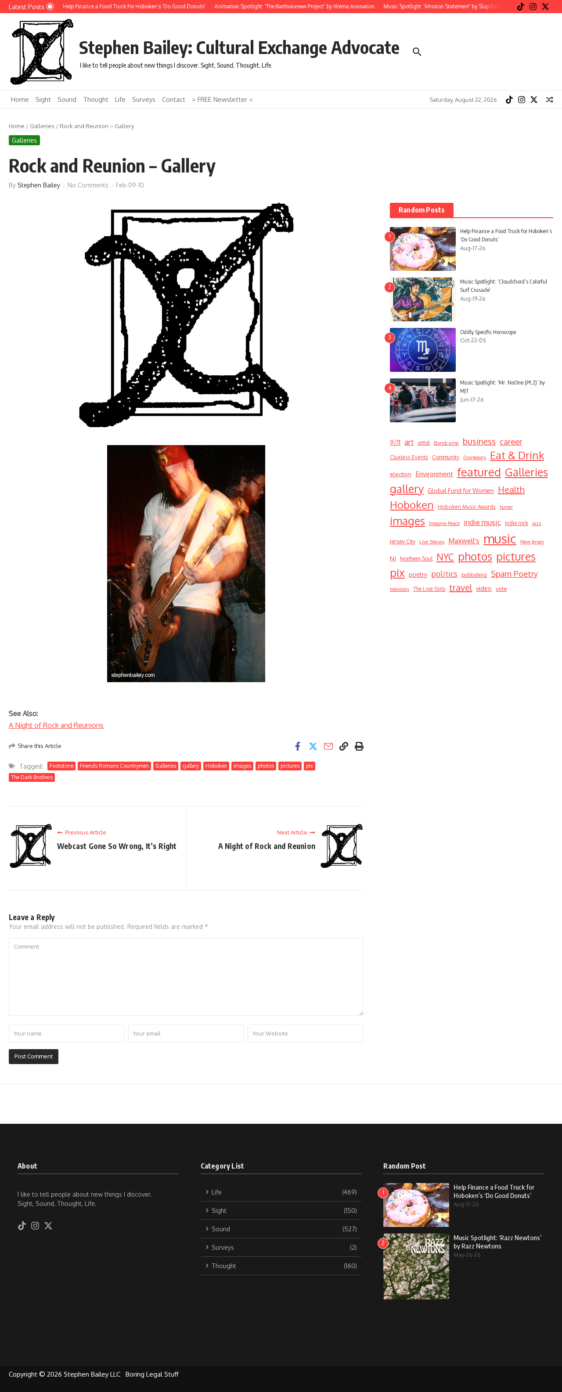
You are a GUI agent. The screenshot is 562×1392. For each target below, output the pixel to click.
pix (309, 766)
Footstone (61, 766)
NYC (445, 557)
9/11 (395, 442)
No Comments (88, 185)
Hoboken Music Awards (467, 507)
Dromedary (474, 457)
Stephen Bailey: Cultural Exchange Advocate (239, 47)
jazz (536, 523)
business (479, 441)
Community (445, 456)
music (499, 538)
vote (501, 588)
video (484, 588)
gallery (191, 766)
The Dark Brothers (32, 777)
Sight (43, 99)
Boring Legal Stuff (153, 1374)
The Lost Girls (429, 589)
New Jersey (532, 541)
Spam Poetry (514, 573)
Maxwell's (463, 540)
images (242, 766)
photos (266, 766)
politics (444, 574)
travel (460, 587)
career (511, 441)
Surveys (143, 99)
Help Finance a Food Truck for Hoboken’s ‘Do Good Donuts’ (494, 1191)
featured (479, 471)
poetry (418, 574)
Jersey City (402, 541)
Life (120, 99)
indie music (482, 522)
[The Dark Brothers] (186, 563)
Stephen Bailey (39, 185)
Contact (173, 99)
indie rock (516, 523)
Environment (434, 473)
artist (424, 442)
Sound (67, 99)
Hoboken (216, 766)
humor (506, 507)
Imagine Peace (444, 523)
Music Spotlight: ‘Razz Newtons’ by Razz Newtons (497, 1242)
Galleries (42, 125)
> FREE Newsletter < (222, 99)
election (400, 474)
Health (511, 489)
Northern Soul (416, 558)
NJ (393, 558)
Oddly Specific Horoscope (488, 331)
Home (20, 99)
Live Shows (431, 541)
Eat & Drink (517, 455)
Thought (95, 99)
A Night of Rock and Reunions (56, 725)
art (409, 441)
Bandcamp (446, 442)
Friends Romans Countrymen (114, 766)
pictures (290, 766)
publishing (474, 574)
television (399, 589)
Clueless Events (409, 457)
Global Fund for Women (461, 490)
